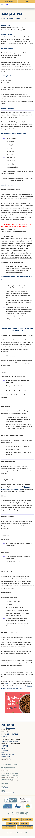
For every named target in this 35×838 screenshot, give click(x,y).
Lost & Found (9, 827)
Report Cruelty (9, 1)
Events (24, 823)
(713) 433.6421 (4, 750)
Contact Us (18, 833)
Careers (9, 833)
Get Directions (11, 728)
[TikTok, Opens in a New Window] (26, 813)
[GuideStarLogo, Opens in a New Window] (24, 800)
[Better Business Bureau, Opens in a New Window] (11, 800)
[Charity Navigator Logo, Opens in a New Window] (7, 806)
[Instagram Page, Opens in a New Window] (17, 813)
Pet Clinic (27, 819)
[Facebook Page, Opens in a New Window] (13, 813)
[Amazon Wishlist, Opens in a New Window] (8, 813)
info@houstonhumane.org (7, 754)
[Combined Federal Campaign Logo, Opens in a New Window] (17, 806)
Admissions (12, 823)
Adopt (6, 819)
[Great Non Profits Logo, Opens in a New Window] (28, 806)
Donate (26, 1)
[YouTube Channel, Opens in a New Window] (22, 813)
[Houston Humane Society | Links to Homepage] (5, 5)
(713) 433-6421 (4, 788)
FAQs (26, 833)
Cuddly (6, 683)
